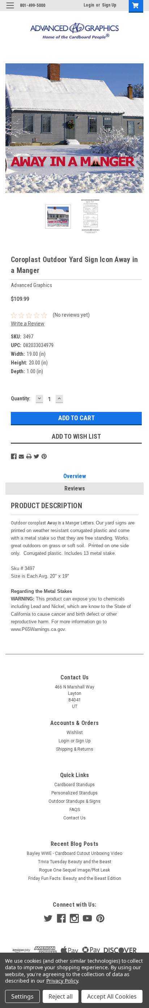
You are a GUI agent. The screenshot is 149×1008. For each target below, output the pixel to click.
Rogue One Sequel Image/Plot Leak (74, 870)
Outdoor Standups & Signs (74, 801)
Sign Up (109, 5)
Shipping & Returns (74, 749)
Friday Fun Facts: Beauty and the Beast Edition (74, 878)
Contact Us (74, 818)
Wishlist (75, 732)
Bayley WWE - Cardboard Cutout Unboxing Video (74, 853)
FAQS (74, 809)
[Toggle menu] (10, 10)
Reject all (60, 996)
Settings (22, 996)
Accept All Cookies (112, 996)
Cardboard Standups (74, 784)
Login (89, 5)
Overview (74, 476)
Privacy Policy (62, 980)
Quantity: (20, 398)
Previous (10, 128)
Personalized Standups (74, 793)
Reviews (74, 488)
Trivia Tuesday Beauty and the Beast (74, 861)
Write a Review (27, 323)
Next (138, 128)
